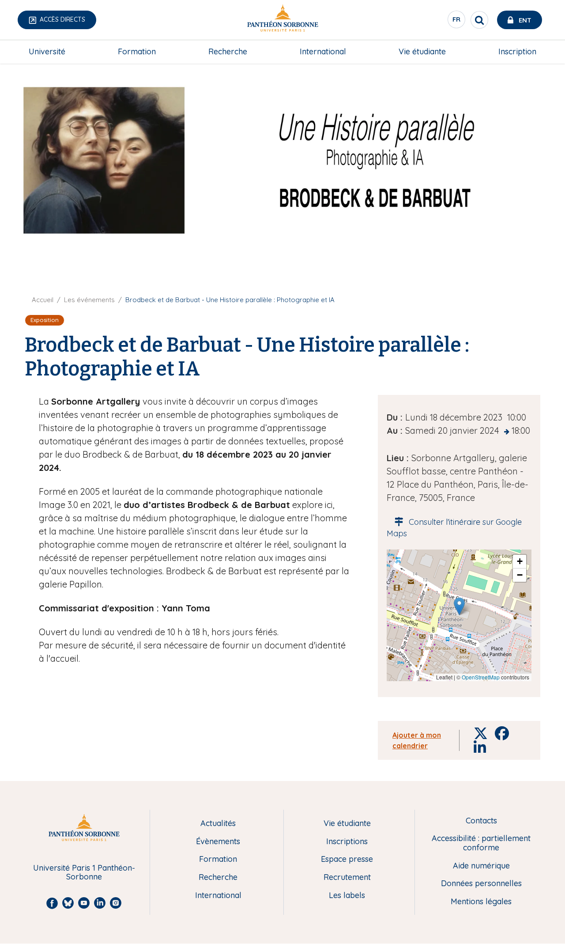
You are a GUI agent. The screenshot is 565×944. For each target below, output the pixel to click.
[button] (459, 606)
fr (456, 21)
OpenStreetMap (481, 677)
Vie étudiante (422, 51)
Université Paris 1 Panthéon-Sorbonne (84, 873)
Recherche (227, 51)
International (323, 51)
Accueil (42, 300)
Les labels (347, 895)
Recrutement (347, 877)
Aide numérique (481, 866)
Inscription (517, 51)
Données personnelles (481, 883)
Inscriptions (347, 841)
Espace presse (347, 859)
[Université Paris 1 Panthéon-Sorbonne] (282, 20)
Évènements (218, 841)
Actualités (218, 823)
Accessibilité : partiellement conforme (481, 843)
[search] (479, 20)
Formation (137, 51)
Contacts (481, 821)
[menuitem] (47, 52)
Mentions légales (481, 901)
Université (47, 51)
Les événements (89, 300)
